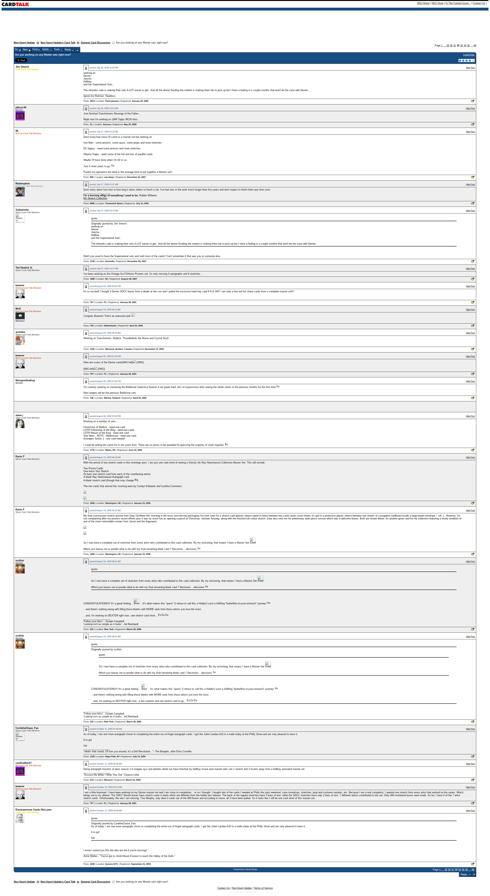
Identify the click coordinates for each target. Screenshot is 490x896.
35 (468, 45)
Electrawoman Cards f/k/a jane (33, 809)
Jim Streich (22, 66)
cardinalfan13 (23, 762)
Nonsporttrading (25, 380)
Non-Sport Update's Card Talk (58, 42)
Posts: (89, 101)
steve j (19, 415)
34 (465, 45)
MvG (18, 308)
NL (17, 130)
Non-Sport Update (24, 42)
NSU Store (437, 3)
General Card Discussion (95, 42)
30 (451, 45)
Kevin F (20, 456)
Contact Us (479, 3)
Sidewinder (22, 209)
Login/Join (468, 54)
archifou (20, 332)
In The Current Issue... (458, 3)
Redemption (23, 183)
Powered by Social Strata (245, 869)
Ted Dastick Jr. (24, 267)
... (444, 45)
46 (475, 45)
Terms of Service (263, 888)
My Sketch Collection (95, 198)
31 (454, 45)
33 (461, 45)
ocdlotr (20, 560)
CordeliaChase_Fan (27, 728)
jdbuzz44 (21, 107)
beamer (20, 285)
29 (447, 45)
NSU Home (423, 3)
